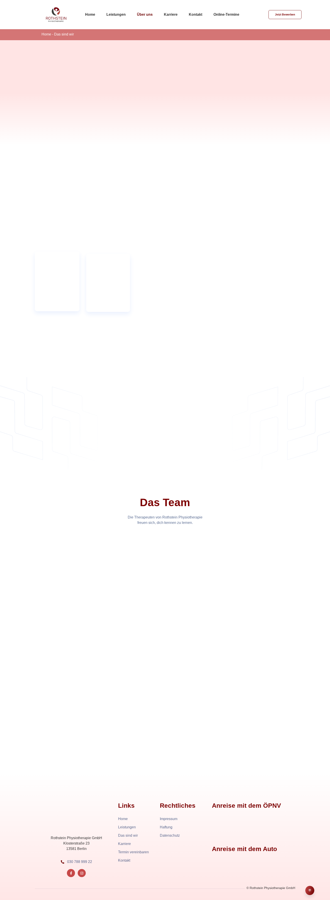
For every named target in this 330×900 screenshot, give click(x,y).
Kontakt (195, 14)
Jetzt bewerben (285, 14)
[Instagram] (82, 873)
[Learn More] (309, 890)
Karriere (171, 14)
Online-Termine (226, 14)
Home (90, 14)
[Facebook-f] (71, 873)
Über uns (145, 14)
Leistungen (116, 14)
